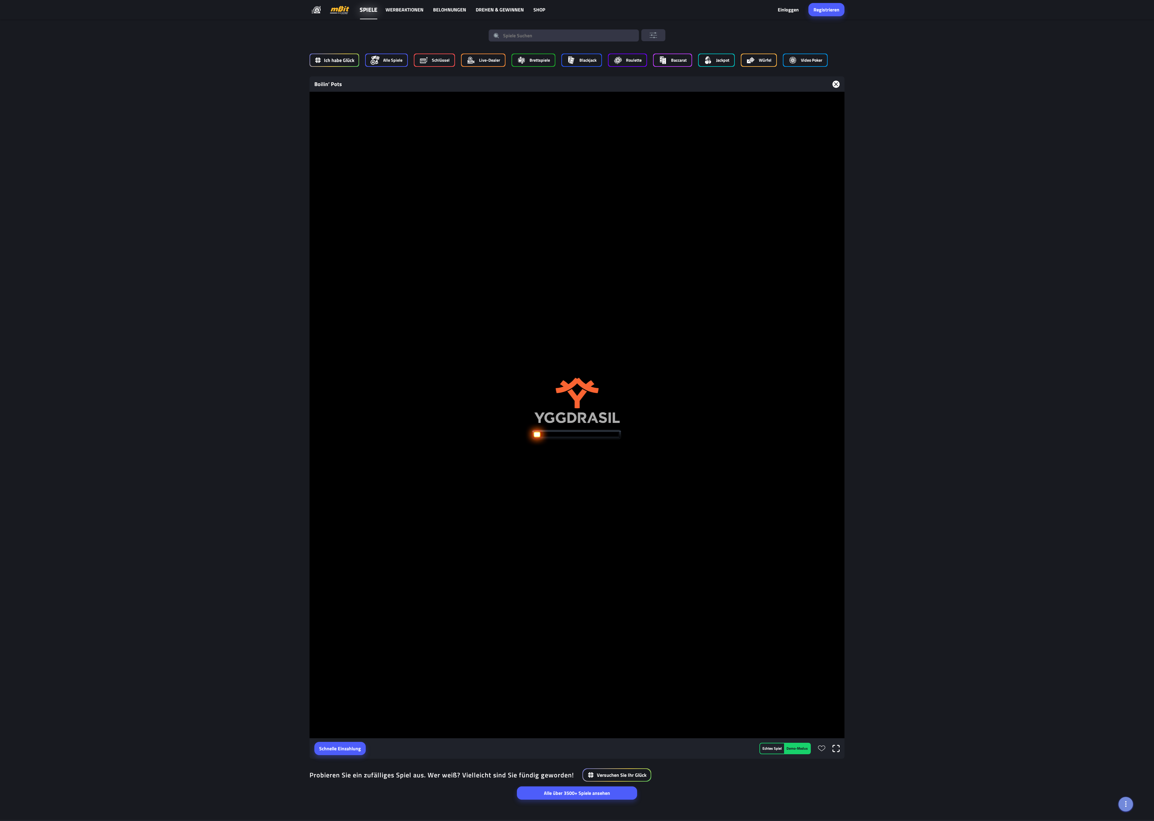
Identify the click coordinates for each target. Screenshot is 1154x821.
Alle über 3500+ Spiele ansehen (577, 793)
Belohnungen (449, 9)
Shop (539, 9)
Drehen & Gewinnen (500, 9)
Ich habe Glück (339, 60)
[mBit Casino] (339, 10)
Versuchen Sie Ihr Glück (621, 775)
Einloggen (788, 9)
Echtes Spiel (772, 748)
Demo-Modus (797, 748)
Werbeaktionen (404, 9)
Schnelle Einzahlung (340, 748)
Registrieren (826, 9)
